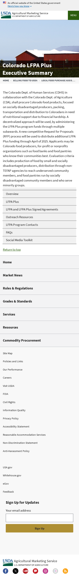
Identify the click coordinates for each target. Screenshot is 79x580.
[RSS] (65, 571)
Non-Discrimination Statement (20, 442)
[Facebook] (5, 571)
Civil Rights (9, 402)
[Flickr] (55, 571)
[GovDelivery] (35, 571)
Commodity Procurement (22, 340)
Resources (10, 327)
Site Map (7, 353)
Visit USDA (8, 386)
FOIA (5, 394)
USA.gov (7, 467)
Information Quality (14, 410)
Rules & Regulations (18, 288)
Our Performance (12, 369)
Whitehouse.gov (12, 475)
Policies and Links (13, 361)
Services (9, 314)
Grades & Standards (17, 301)
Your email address (18, 510)
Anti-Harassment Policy (16, 451)
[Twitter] (15, 571)
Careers (7, 377)
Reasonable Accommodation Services (24, 434)
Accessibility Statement (16, 426)
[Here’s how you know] (39, 4)
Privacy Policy (11, 418)
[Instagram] (45, 571)
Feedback (8, 491)
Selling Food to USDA (25, 80)
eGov (6, 483)
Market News (12, 275)
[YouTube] (25, 571)
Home (6, 80)
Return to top (12, 249)
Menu (73, 15)
